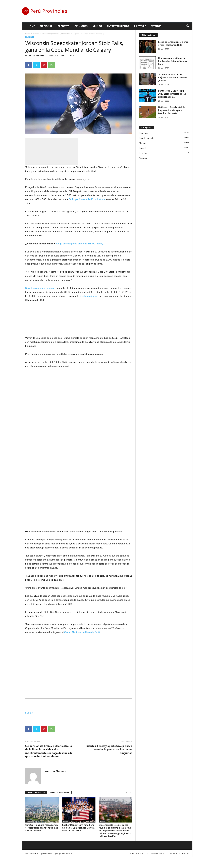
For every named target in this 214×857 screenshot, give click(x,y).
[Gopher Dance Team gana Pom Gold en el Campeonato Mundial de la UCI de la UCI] (78, 810)
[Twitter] (36, 65)
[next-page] (130, 792)
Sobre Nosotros (136, 853)
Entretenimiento (118, 26)
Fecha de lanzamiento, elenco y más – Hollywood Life (173, 43)
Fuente (29, 712)
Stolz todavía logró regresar (40, 288)
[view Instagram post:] (50, 396)
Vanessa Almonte (36, 55)
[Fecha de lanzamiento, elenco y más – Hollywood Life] (147, 46)
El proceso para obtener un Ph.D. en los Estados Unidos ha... (172, 60)
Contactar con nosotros (179, 853)
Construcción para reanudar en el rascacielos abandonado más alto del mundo (41, 827)
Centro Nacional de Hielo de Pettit (82, 632)
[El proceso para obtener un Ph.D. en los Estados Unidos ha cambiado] (147, 62)
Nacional (46, 26)
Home (31, 26)
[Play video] (51, 151)
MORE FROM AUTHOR (59, 792)
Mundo (97, 26)
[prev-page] (126, 792)
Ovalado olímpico (89, 296)
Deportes (63, 26)
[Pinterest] (44, 65)
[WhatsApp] (51, 65)
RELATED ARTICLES (36, 792)
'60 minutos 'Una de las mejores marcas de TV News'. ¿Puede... (173, 77)
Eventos (156, 26)
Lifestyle (140, 26)
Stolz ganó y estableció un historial (87, 199)
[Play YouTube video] (50, 333)
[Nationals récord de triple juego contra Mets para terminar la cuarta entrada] (147, 112)
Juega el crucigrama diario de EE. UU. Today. (80, 243)
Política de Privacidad (156, 853)
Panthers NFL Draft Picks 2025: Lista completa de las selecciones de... (172, 93)
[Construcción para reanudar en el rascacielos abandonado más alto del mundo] (42, 810)
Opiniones (81, 26)
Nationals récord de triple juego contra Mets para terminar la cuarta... (171, 110)
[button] (187, 26)
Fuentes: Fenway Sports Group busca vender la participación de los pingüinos (109, 749)
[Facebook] (28, 65)
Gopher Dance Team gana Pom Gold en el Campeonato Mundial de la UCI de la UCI (78, 827)
